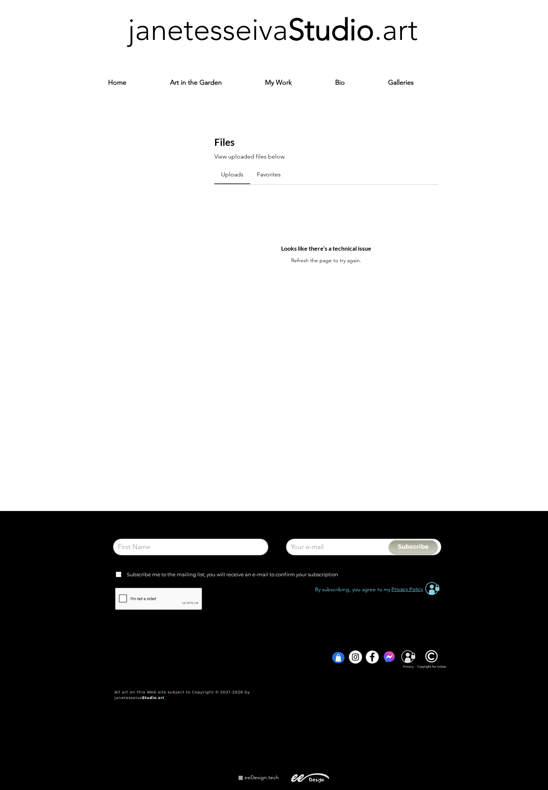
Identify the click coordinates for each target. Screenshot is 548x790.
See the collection (116, 632)
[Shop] (338, 657)
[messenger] (389, 657)
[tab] (232, 174)
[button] (294, 82)
